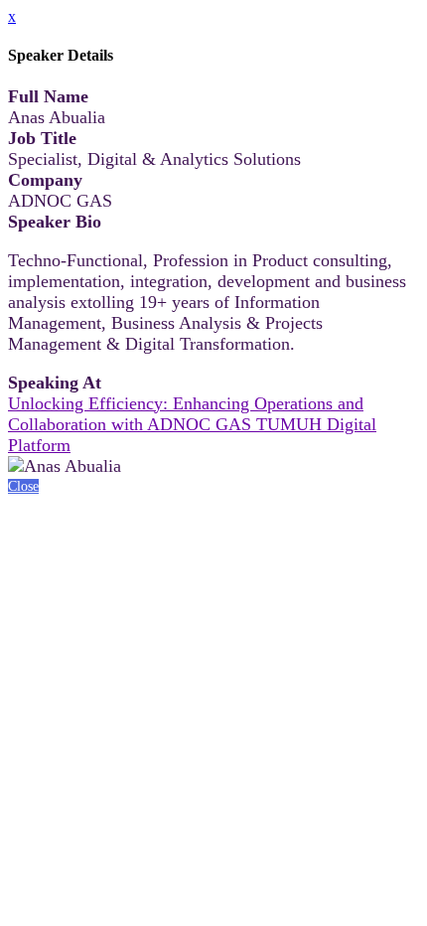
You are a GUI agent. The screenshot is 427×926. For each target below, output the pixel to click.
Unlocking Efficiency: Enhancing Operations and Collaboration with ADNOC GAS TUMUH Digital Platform (192, 424)
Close (23, 486)
